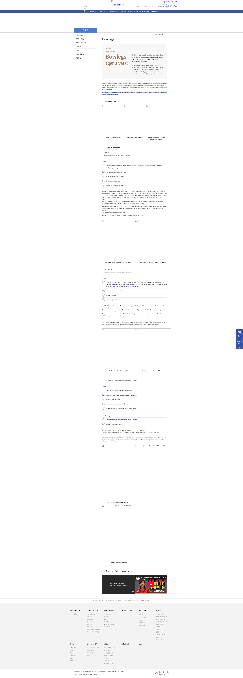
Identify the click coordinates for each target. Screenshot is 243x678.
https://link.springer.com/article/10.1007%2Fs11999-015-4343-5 (122, 284)
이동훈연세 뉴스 (114, 11)
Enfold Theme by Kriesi (78, 675)
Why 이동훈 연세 (91, 11)
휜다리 (130, 11)
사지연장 (123, 11)
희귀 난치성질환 (144, 11)
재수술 (136, 11)
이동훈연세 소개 (103, 11)
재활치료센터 (155, 11)
